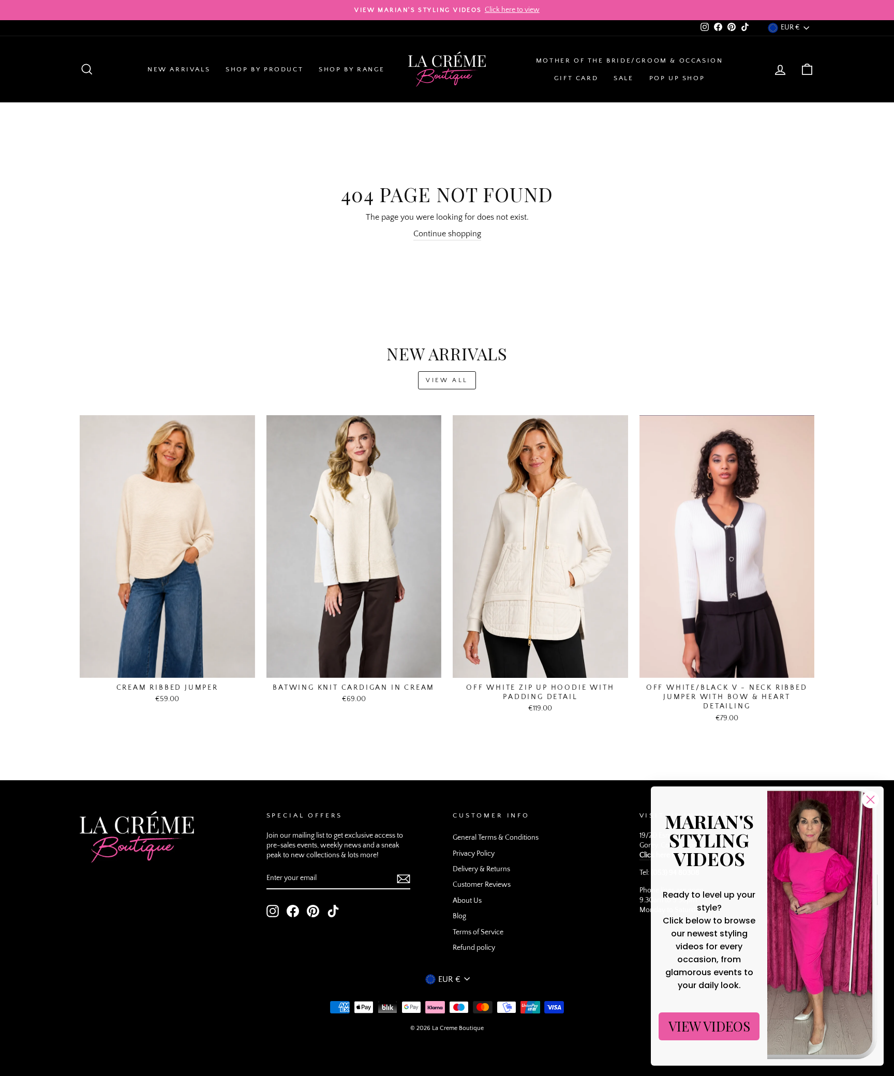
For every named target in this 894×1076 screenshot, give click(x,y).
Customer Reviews (482, 885)
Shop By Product (264, 69)
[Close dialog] (870, 800)
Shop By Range (352, 69)
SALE (623, 78)
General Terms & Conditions (496, 837)
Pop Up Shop (677, 78)
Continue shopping (447, 233)
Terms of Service (478, 932)
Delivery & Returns (481, 869)
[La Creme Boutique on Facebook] (293, 911)
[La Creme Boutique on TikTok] (333, 911)
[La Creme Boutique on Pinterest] (313, 911)
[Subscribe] (403, 879)
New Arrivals (178, 69)
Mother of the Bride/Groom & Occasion (629, 60)
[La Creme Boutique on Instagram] (272, 911)
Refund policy (474, 948)
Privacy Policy (474, 854)
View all (447, 380)
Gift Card (576, 78)
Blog (459, 916)
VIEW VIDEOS (709, 1026)
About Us (467, 901)
